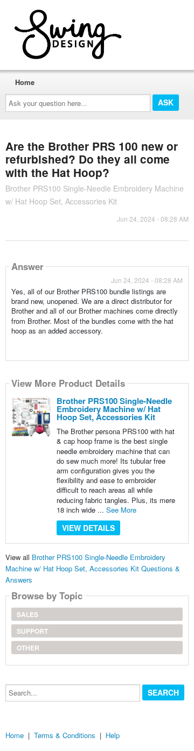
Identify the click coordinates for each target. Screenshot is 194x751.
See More (121, 510)
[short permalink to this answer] (12, 344)
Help (113, 735)
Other (28, 648)
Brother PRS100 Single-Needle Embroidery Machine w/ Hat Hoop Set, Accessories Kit (114, 409)
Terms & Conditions (64, 735)
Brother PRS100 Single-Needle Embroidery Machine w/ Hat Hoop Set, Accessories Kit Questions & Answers (92, 568)
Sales (27, 614)
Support (32, 631)
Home (24, 82)
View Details (88, 527)
